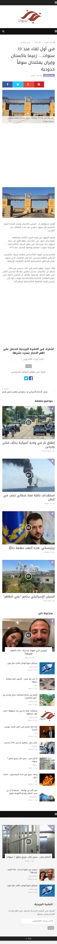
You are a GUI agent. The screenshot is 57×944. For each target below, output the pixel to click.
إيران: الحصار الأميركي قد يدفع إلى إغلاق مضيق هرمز (24, 391)
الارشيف (37, 42)
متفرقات (34, 746)
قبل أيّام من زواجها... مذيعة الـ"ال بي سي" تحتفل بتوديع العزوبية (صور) (21, 791)
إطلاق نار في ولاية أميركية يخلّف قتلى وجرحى (28, 444)
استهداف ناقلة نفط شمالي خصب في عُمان (29, 497)
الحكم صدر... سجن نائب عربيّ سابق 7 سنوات (22, 760)
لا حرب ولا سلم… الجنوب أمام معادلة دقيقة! (21, 680)
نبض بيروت (48, 42)
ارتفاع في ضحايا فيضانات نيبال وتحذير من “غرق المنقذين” (20, 696)
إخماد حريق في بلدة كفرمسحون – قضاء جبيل (20, 775)
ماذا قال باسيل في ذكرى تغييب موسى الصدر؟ (20, 728)
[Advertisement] (28, 154)
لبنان (35, 685)
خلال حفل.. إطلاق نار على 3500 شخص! (20, 743)
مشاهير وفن (33, 797)
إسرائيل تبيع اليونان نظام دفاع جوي (22, 663)
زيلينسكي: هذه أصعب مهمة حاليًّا (32, 548)
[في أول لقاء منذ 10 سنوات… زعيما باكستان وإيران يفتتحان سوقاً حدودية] (28, 107)
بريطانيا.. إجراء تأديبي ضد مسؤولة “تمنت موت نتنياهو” (20, 712)
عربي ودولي (26, 42)
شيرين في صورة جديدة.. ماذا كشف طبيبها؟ (28, 652)
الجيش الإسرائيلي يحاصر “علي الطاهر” (29, 596)
